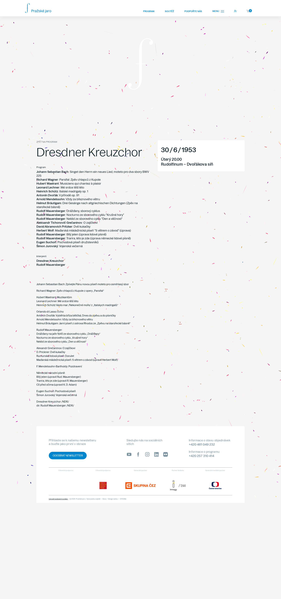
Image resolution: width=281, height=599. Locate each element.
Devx (104, 499)
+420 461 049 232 (202, 444)
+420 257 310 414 (201, 456)
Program (148, 11)
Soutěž (169, 11)
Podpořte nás (193, 11)
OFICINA (123, 499)
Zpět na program (46, 141)
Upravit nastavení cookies (58, 499)
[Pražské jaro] (38, 8)
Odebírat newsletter (68, 455)
